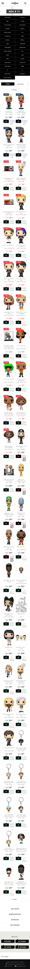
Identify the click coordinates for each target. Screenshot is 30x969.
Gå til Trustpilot (4, 956)
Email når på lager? (24, 459)
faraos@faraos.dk (20, 966)
